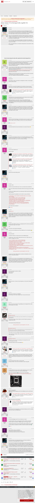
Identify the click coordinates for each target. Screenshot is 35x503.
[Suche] (23, 1)
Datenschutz (26, 486)
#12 (33, 183)
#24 (33, 359)
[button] (3, 16)
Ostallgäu (6, 396)
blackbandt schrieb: (12, 328)
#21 (33, 313)
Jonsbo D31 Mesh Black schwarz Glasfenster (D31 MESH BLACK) (18, 202)
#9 (33, 135)
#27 (33, 407)
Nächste (5, 25)
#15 (33, 232)
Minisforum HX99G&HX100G (16, 400)
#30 (33, 438)
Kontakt (16, 486)
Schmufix (31, 459)
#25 (33, 368)
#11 (33, 170)
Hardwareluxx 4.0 (3, 486)
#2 (33, 60)
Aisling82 (5, 465)
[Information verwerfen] (33, 18)
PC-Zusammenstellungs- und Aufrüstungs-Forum (12, 461)
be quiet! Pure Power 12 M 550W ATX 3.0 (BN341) (16, 201)
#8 (33, 125)
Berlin (7, 68)
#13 (33, 209)
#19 (33, 292)
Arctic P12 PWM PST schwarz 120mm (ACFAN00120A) (17, 197)
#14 (33, 222)
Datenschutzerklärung (21, 498)
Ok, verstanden (26, 500)
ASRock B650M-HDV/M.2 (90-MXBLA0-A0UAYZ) (16, 244)
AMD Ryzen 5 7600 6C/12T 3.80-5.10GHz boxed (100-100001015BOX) (19, 242)
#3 (33, 77)
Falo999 (31, 472)
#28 (33, 417)
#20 (33, 302)
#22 (33, 336)
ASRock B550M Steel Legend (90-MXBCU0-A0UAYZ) (16, 199)
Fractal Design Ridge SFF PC (9, 468)
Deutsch (8, 486)
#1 (33, 27)
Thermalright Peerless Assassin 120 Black (15, 241)
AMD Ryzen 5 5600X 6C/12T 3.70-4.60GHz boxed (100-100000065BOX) (19, 200)
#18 (33, 279)
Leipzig (7, 36)
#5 (33, 95)
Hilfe (29, 486)
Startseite (31, 486)
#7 (33, 117)
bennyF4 (5, 478)
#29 (33, 428)
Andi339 (5, 460)
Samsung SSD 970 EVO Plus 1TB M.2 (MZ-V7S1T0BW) (17, 198)
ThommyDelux (5, 469)
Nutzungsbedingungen (21, 486)
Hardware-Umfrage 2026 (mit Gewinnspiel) (18, 18)
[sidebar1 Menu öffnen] (33, 1)
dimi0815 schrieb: (11, 315)
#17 (33, 269)
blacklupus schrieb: (11, 338)
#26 (33, 388)
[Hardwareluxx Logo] (5, 1)
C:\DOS (7, 133)
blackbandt (3, 24)
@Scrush (12, 211)
